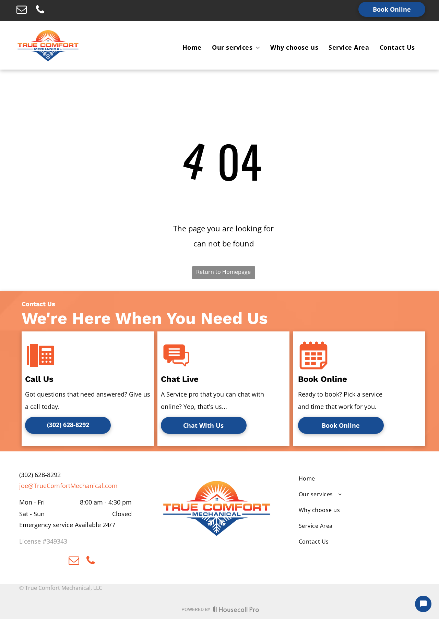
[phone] (40, 10)
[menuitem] (192, 47)
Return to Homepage (223, 272)
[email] (21, 10)
